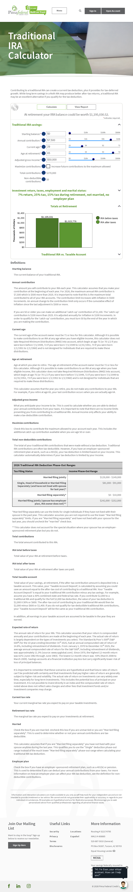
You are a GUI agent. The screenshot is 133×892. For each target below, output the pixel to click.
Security (54, 831)
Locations (75, 831)
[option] (66, 45)
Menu (59, 10)
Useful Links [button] (60, 823)
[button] (80, 11)
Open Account (113, 10)
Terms (53, 841)
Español (74, 836)
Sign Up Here (19, 845)
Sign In (92, 10)
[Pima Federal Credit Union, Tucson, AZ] (27, 11)
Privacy (54, 836)
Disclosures (56, 846)
